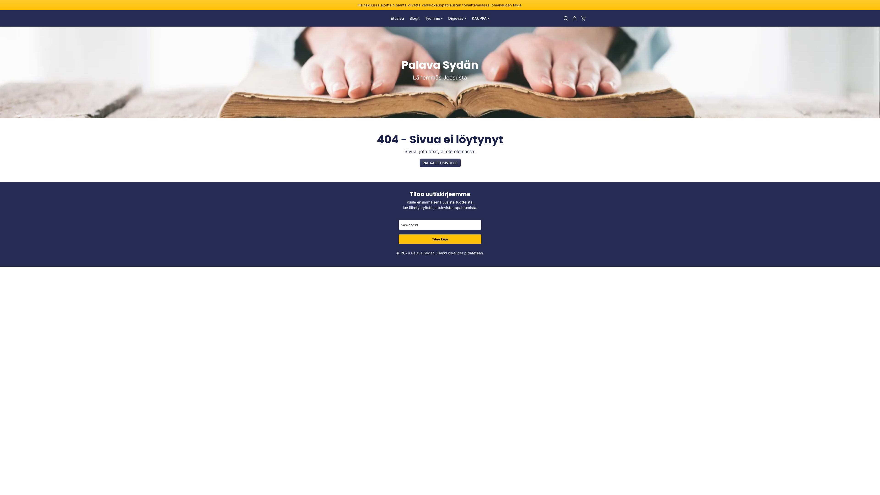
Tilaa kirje (440, 239)
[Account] (574, 18)
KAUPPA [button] (479, 18)
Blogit (415, 18)
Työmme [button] (432, 18)
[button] (565, 18)
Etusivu (397, 18)
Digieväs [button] (455, 18)
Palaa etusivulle (440, 163)
